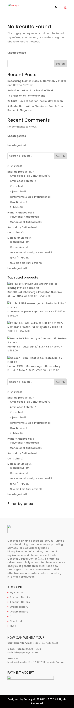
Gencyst (29, 699)
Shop (13, 626)
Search (60, 63)
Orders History (19, 607)
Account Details (20, 597)
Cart (12, 616)
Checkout (16, 621)
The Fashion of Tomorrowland (26, 95)
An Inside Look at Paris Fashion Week (30, 90)
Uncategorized (16, 52)
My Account (17, 592)
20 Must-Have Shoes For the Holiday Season (35, 101)
